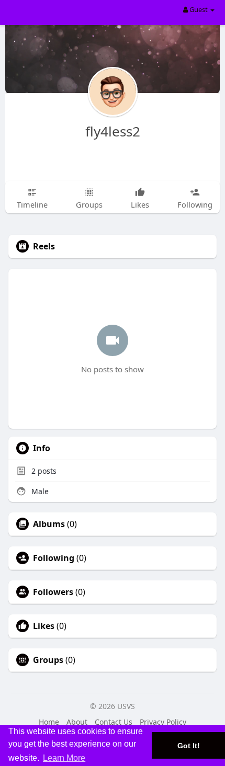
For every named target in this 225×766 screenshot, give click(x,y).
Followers (53, 592)
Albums (49, 524)
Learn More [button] (64, 757)
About (76, 722)
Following (53, 558)
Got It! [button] (188, 745)
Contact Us (113, 722)
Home (49, 722)
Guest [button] (198, 9)
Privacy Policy (163, 722)
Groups (48, 660)
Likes (43, 626)
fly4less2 (112, 131)
